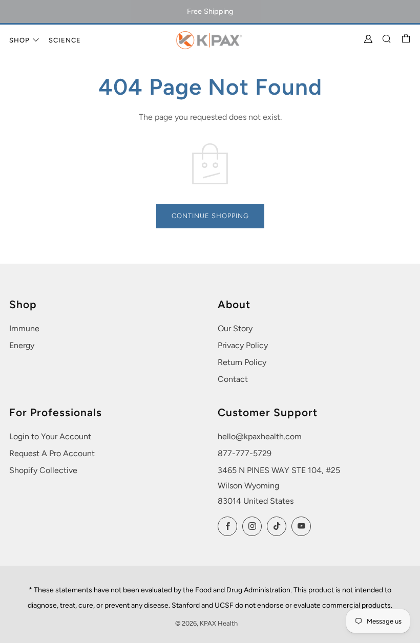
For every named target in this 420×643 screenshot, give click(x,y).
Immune (24, 328)
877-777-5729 (244, 453)
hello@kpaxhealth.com (260, 436)
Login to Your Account (50, 436)
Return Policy (242, 362)
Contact (233, 379)
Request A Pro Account (52, 453)
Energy (21, 345)
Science (65, 40)
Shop (19, 40)
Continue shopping (210, 216)
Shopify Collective (43, 470)
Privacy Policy (243, 345)
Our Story (235, 328)
